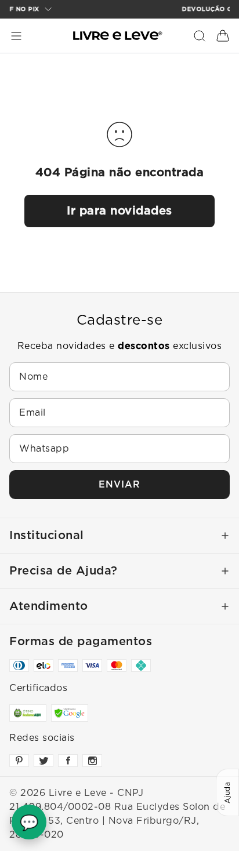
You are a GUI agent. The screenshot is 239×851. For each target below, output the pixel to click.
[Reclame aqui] (27, 713)
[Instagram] (92, 760)
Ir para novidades (119, 211)
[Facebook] (68, 760)
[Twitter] (43, 760)
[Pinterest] (19, 760)
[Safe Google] (69, 713)
